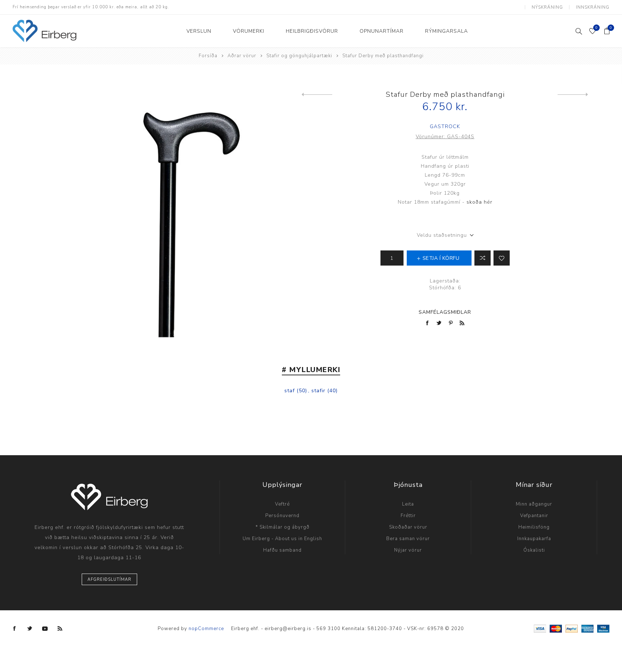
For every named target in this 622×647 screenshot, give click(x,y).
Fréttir (408, 515)
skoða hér (479, 202)
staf (289, 390)
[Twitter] (30, 628)
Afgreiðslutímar (109, 579)
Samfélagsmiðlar (445, 312)
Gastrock (445, 126)
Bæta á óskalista (501, 258)
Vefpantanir (534, 515)
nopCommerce (206, 628)
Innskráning (592, 7)
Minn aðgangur (534, 504)
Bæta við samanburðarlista (482, 258)
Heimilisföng (534, 527)
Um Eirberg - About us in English (282, 538)
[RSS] (60, 628)
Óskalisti (534, 550)
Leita (408, 504)
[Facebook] (15, 628)
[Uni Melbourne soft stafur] (573, 94)
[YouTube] (45, 628)
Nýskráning (547, 7)
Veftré (282, 504)
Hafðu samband (282, 550)
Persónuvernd (282, 515)
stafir (318, 390)
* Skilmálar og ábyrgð (283, 527)
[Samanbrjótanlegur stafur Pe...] (317, 94)
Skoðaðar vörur (408, 527)
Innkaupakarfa (534, 538)
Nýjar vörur (408, 550)
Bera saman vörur (408, 538)
